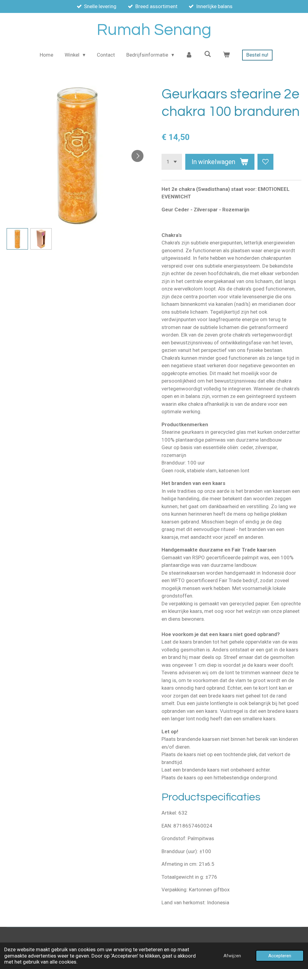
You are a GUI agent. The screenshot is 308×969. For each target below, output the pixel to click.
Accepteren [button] (279, 955)
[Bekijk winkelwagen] (226, 55)
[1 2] (172, 162)
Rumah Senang (154, 30)
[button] (17, 239)
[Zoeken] (207, 54)
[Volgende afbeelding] (137, 156)
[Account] (189, 55)
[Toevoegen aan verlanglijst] (265, 162)
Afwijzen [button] (232, 955)
